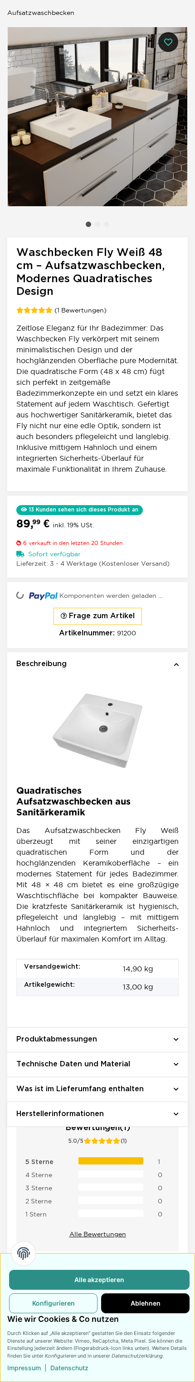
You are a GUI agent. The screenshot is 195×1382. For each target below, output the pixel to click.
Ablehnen (146, 1303)
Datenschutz (69, 1368)
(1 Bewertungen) (80, 310)
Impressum (24, 1368)
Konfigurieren (53, 1303)
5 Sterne (39, 1162)
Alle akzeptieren (99, 1279)
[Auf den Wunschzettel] (168, 42)
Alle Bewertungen (97, 1234)
